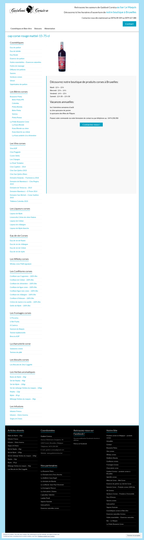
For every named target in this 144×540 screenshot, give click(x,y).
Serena (14, 114)
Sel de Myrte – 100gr (17, 384)
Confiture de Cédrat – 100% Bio (22, 280)
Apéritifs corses (111, 477)
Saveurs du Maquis (17, 329)
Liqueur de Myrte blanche (19, 228)
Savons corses (111, 500)
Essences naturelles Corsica (115, 514)
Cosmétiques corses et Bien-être (117, 511)
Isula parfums (45, 505)
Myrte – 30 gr (15, 395)
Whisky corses (111, 454)
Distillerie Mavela (112, 458)
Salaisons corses (16, 349)
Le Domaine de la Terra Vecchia (51, 474)
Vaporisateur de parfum (18, 84)
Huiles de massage (17, 66)
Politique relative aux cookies (46, 536)
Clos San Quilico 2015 (18, 170)
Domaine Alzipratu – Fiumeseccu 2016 (24, 178)
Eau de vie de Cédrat (18, 248)
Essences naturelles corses (50, 508)
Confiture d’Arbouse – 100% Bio (22, 298)
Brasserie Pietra (16, 97)
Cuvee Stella (15, 156)
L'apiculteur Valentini (47, 495)
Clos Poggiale (15, 152)
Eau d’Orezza (111, 497)
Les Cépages (15, 159)
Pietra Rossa (17, 117)
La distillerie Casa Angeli (49, 478)
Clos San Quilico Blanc (18, 174)
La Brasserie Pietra (47, 471)
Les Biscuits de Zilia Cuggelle (21, 365)
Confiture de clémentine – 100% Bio (23, 284)
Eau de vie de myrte (17, 252)
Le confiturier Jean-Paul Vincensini (52, 485)
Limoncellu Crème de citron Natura (23, 217)
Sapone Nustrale (46, 501)
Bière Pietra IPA (18, 100)
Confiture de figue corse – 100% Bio (23, 287)
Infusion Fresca (15, 411)
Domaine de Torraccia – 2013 (21, 188)
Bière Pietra (16, 110)
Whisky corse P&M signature (20, 264)
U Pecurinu (14, 318)
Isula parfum (110, 504)
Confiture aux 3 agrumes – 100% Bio (23, 276)
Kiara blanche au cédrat (21, 132)
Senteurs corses (16, 77)
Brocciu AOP (15, 336)
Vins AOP (13, 148)
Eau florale (14, 55)
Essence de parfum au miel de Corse (118, 484)
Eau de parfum (15, 47)
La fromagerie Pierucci (48, 488)
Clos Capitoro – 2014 (18, 167)
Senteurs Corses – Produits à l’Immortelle (120, 494)
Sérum (12, 81)
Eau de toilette (15, 51)
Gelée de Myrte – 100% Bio (20, 306)
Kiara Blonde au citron (20, 128)
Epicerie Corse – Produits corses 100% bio (120, 487)
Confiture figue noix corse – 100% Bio (24, 291)
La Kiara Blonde (18, 125)
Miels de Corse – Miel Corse (115, 480)
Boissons (38, 28)
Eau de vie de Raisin (18, 241)
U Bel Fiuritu (14, 322)
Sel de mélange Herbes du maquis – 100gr (26, 388)
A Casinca (14, 325)
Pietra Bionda (17, 107)
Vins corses (110, 451)
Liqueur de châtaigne (18, 225)
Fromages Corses (112, 465)
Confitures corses (112, 461)
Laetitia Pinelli (45, 498)
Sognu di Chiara (16, 419)
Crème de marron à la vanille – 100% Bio (25, 302)
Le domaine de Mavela (48, 481)
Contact (129, 23)
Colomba (15, 103)
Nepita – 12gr (15, 392)
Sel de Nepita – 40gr (17, 381)
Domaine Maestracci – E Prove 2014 (23, 191)
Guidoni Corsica (46, 436)
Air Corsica (110, 490)
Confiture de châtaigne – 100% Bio (23, 295)
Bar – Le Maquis (111, 521)
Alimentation (49, 28)
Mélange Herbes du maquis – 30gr (23, 399)
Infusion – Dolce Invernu (19, 415)
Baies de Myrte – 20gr (18, 377)
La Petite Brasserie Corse (19, 122)
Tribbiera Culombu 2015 (19, 201)
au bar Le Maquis (126, 7)
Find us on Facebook (80, 444)
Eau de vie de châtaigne (19, 244)
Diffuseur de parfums (17, 70)
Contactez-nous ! (91, 124)
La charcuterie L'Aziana (48, 491)
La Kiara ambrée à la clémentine (24, 135)
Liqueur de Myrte (16, 213)
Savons (13, 73)
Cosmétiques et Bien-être (21, 28)
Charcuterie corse (112, 468)
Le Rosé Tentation (17, 163)
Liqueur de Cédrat (16, 221)
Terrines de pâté (16, 352)
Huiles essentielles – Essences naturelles (25, 62)
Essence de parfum (17, 59)
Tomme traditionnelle (18, 333)
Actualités (109, 441)
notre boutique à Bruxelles (121, 12)
